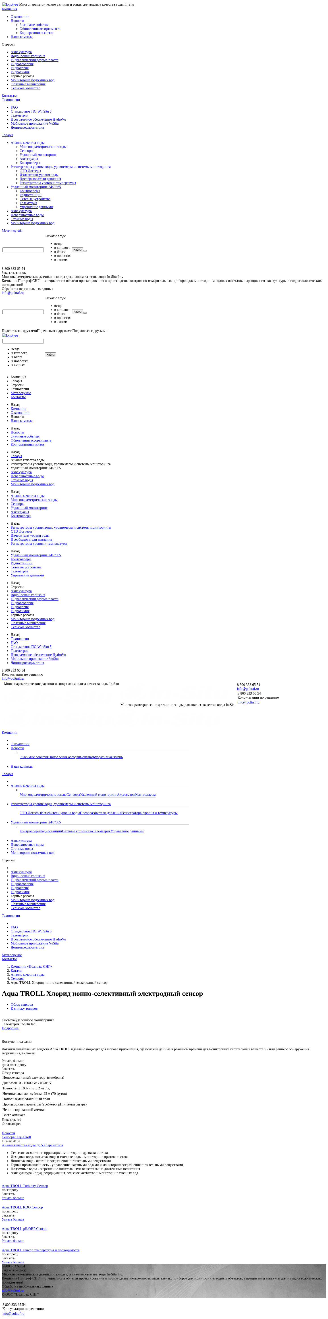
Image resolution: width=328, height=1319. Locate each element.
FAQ (14, 107)
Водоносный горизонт (28, 56)
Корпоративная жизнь (36, 33)
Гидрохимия (20, 72)
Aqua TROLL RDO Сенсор (22, 1207)
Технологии (11, 100)
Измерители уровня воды (39, 175)
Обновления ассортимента (40, 29)
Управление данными (36, 207)
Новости (17, 21)
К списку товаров (24, 1008)
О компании (20, 17)
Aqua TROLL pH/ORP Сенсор (24, 1229)
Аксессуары (29, 159)
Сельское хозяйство (25, 88)
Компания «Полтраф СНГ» (31, 966)
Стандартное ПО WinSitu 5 (31, 111)
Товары (7, 135)
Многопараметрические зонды (43, 147)
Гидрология (20, 68)
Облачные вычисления (28, 84)
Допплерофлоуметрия (27, 127)
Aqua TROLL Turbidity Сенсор (25, 1186)
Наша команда (22, 37)
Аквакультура (21, 52)
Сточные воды (22, 219)
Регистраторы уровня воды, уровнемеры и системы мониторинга (61, 167)
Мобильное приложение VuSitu (35, 123)
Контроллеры (30, 163)
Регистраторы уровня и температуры (48, 183)
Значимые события (34, 25)
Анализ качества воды (28, 142)
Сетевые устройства (35, 199)
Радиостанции (31, 195)
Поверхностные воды (27, 215)
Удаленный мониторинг (38, 155)
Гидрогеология (22, 64)
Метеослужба (12, 230)
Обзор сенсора (22, 1004)
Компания (9, 9)
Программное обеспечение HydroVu (38, 119)
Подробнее (10, 1028)
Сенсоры (26, 151)
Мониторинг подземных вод (32, 80)
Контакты (9, 96)
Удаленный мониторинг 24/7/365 (36, 187)
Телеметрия (19, 115)
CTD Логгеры (30, 171)
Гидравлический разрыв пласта (34, 60)
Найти (77, 249)
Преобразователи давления (40, 179)
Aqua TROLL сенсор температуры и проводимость (40, 1250)
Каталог (17, 970)
